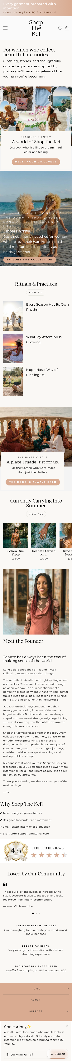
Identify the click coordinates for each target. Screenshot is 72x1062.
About (36, 1000)
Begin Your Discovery (36, 161)
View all (36, 292)
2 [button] (37, 914)
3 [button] (40, 914)
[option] (36, 218)
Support (36, 1011)
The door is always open (33, 482)
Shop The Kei (36, 28)
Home (36, 989)
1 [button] (33, 913)
